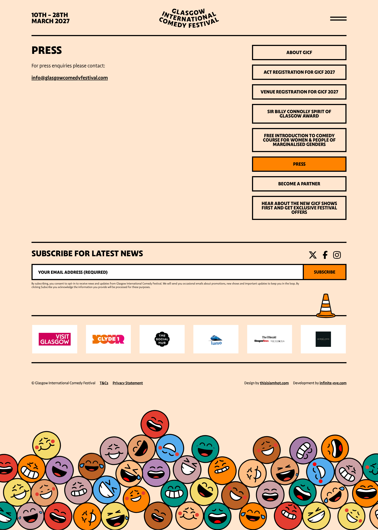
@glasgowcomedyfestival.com (74, 78)
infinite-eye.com (333, 383)
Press (299, 164)
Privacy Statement (128, 383)
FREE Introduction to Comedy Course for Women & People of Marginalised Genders (299, 140)
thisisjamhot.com (274, 383)
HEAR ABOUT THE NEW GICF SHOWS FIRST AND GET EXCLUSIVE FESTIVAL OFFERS (299, 208)
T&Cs (104, 383)
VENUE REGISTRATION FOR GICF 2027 (299, 92)
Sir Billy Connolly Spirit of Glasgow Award (299, 114)
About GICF (299, 52)
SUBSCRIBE (324, 272)
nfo (36, 78)
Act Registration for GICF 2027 (299, 72)
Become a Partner (299, 184)
